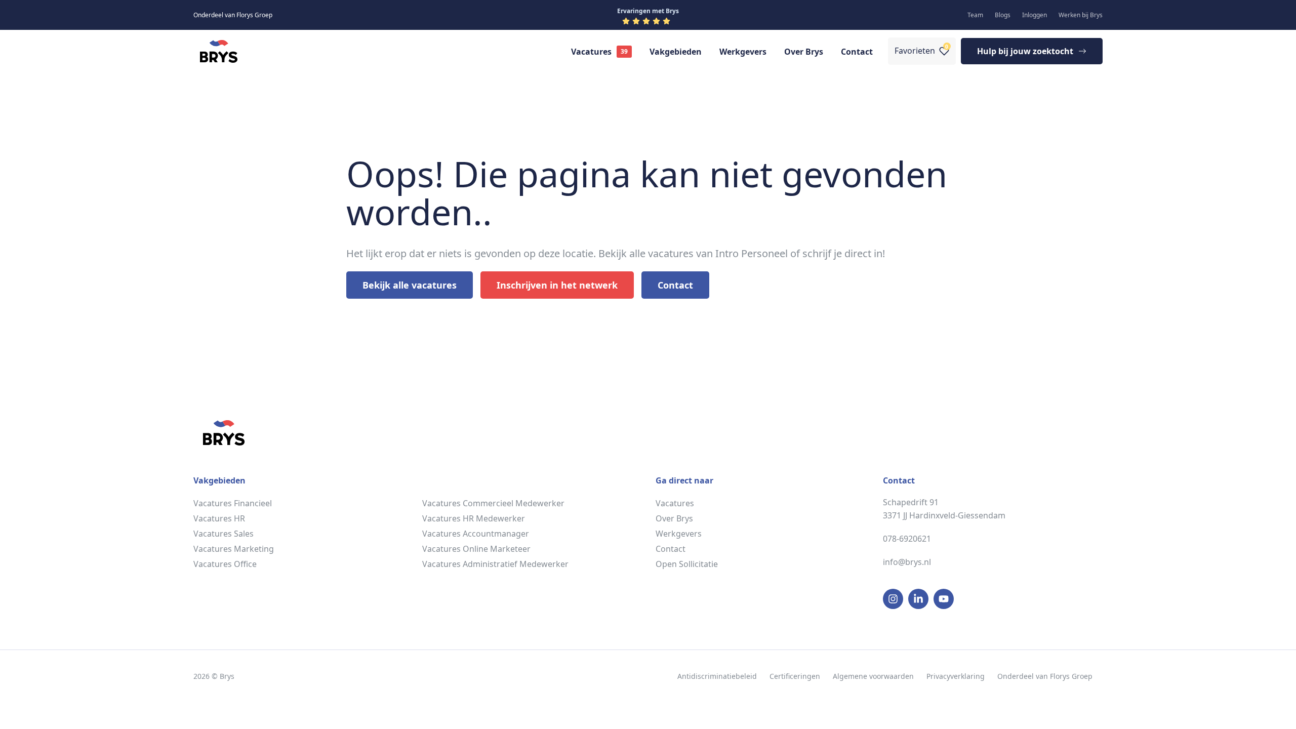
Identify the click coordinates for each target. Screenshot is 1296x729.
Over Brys (803, 51)
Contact (857, 51)
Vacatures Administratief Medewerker (495, 564)
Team (975, 15)
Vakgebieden (676, 51)
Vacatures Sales (223, 533)
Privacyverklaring (955, 676)
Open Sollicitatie (687, 564)
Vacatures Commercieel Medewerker (493, 503)
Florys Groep (1071, 676)
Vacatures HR (219, 518)
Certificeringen (795, 676)
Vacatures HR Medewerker (473, 518)
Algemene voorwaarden (873, 676)
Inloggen (1034, 15)
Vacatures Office (225, 564)
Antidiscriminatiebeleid (717, 676)
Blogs (1002, 15)
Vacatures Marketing (233, 548)
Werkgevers (742, 51)
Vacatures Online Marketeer (476, 548)
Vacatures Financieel (232, 503)
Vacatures (591, 51)
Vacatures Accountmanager (475, 533)
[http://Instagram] (893, 599)
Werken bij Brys (1081, 15)
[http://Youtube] (944, 599)
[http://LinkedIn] (918, 599)
